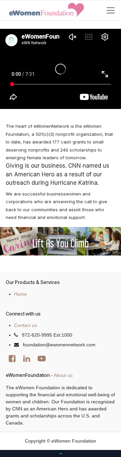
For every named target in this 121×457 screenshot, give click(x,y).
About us (63, 375)
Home (20, 294)
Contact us (25, 325)
